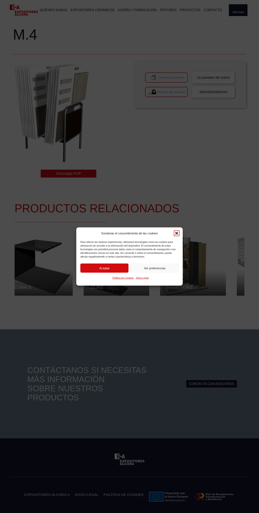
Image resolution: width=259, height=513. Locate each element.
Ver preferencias (155, 268)
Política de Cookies (123, 278)
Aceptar (104, 268)
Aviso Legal (142, 278)
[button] (177, 233)
